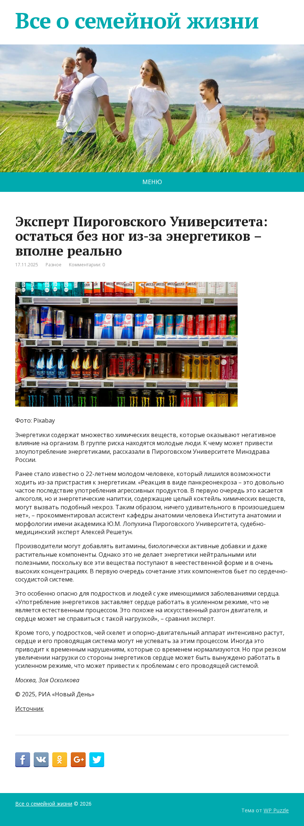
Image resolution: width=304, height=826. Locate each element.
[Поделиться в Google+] (78, 759)
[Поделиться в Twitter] (96, 759)
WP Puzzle (276, 810)
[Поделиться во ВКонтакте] (41, 759)
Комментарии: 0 (87, 265)
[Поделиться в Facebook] (22, 759)
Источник (29, 709)
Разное (54, 265)
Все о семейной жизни (137, 20)
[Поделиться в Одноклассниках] (59, 759)
